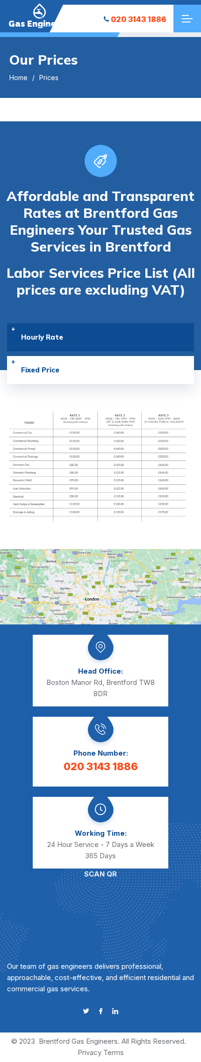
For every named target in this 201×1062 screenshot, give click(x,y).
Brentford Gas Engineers (78, 1041)
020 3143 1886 (138, 19)
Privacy (89, 1052)
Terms (113, 1052)
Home (18, 78)
